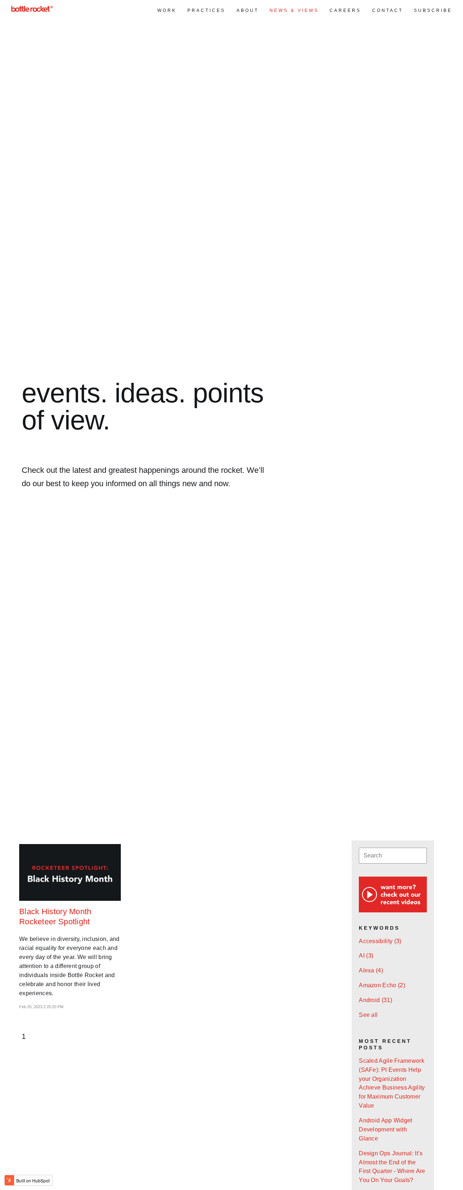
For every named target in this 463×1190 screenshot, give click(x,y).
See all (368, 1015)
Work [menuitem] (167, 10)
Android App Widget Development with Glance (385, 1129)
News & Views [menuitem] (294, 10)
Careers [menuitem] (345, 10)
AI (366, 956)
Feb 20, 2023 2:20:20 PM (41, 1007)
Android (375, 1000)
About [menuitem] (248, 10)
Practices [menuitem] (206, 10)
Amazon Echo (382, 985)
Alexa (371, 970)
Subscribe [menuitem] (433, 10)
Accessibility (380, 941)
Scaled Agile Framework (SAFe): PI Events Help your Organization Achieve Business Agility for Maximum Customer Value (392, 1083)
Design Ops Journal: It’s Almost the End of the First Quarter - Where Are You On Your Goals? (392, 1166)
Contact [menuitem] (387, 10)
